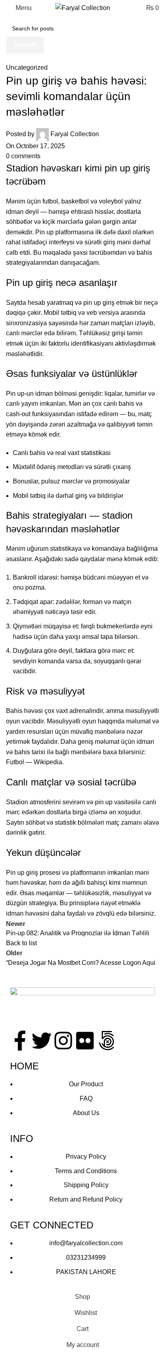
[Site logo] (82, 7)
